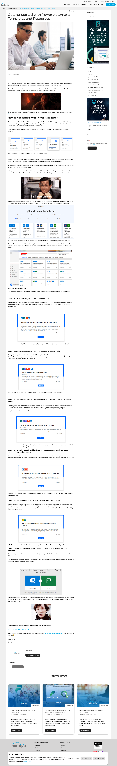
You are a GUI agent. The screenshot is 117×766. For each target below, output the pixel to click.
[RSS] (71, 11)
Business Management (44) (95, 90)
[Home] (69, 11)
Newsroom (64, 750)
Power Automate (12, 114)
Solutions (37, 745)
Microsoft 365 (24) (93, 79)
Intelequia (28, 650)
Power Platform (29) (93, 85)
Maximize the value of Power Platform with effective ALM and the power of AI (57, 711)
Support (63, 745)
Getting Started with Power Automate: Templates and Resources (37, 8)
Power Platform (12, 8)
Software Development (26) (95, 87)
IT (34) (89, 71)
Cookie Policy (27, 761)
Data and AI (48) (92, 92)
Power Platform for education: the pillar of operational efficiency (23, 711)
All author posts (33, 655)
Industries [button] (84, 4)
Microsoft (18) (92, 95)
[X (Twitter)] (11, 642)
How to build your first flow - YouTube (18, 629)
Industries (37, 750)
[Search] (73, 11)
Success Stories (94, 4)
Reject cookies (86, 758)
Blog (102, 4)
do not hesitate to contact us (53, 633)
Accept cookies (99, 758)
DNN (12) (90, 74)
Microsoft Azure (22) (93, 82)
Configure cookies (73, 758)
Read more (16, 730)
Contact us (111, 4)
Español (113, 1)
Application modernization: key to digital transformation (91, 711)
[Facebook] (8, 642)
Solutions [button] (66, 4)
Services (37, 748)
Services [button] (74, 4)
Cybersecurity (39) (93, 77)
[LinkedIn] (14, 642)
